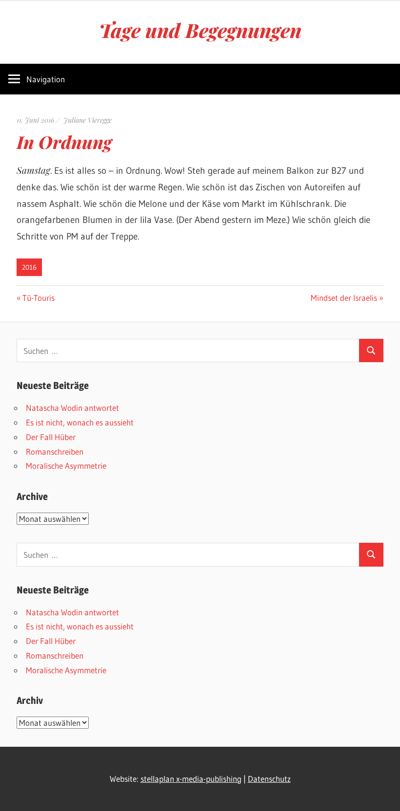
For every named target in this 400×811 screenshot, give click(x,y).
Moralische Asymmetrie (66, 466)
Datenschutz (269, 779)
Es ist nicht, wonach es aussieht (80, 422)
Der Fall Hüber (51, 437)
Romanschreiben (54, 451)
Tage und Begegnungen (200, 30)
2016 (29, 267)
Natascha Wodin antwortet (72, 408)
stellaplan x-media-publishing (190, 779)
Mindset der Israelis (344, 298)
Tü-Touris (38, 298)
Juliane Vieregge (87, 120)
